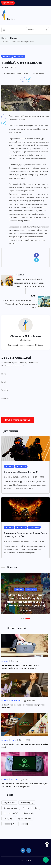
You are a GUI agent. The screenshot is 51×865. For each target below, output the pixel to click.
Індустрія (9, 802)
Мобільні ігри (30, 808)
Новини (14, 38)
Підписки (28, 813)
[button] (21, 618)
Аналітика (27, 802)
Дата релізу (10, 808)
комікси (25, 824)
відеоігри (9, 824)
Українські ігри (24, 818)
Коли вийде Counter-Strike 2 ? (21, 472)
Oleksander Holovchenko (17, 477)
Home (3, 38)
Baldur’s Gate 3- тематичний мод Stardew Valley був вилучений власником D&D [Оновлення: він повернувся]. (25, 600)
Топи (8, 818)
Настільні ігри (11, 813)
